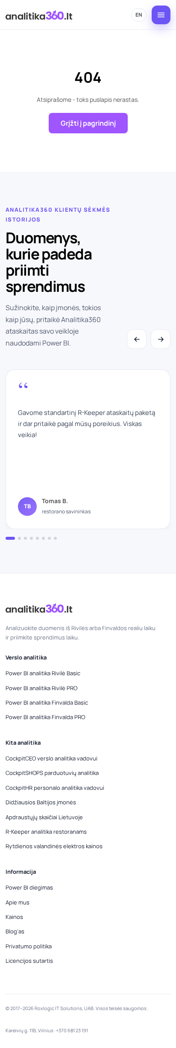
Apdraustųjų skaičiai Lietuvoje (44, 817)
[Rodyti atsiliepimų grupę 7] (49, 538)
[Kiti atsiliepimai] (160, 339)
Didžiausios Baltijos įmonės (41, 802)
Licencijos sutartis (29, 961)
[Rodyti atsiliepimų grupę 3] (25, 538)
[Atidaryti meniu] (161, 15)
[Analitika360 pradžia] (39, 15)
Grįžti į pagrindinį (88, 123)
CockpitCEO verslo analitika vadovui (51, 758)
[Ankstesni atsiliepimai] (137, 339)
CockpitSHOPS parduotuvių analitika (52, 773)
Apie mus (17, 902)
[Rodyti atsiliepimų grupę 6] (43, 538)
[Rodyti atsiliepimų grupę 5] (37, 538)
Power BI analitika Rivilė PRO (41, 688)
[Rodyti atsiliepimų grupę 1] (10, 538)
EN (139, 14)
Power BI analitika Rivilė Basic (43, 673)
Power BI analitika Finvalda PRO (45, 717)
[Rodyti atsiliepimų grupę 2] (19, 538)
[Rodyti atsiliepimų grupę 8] (55, 538)
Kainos (14, 917)
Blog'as (15, 931)
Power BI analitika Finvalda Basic (47, 702)
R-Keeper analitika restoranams (46, 831)
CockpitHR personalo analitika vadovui (55, 788)
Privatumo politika (29, 946)
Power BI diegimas (29, 887)
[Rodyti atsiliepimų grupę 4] (31, 538)
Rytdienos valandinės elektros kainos (54, 846)
